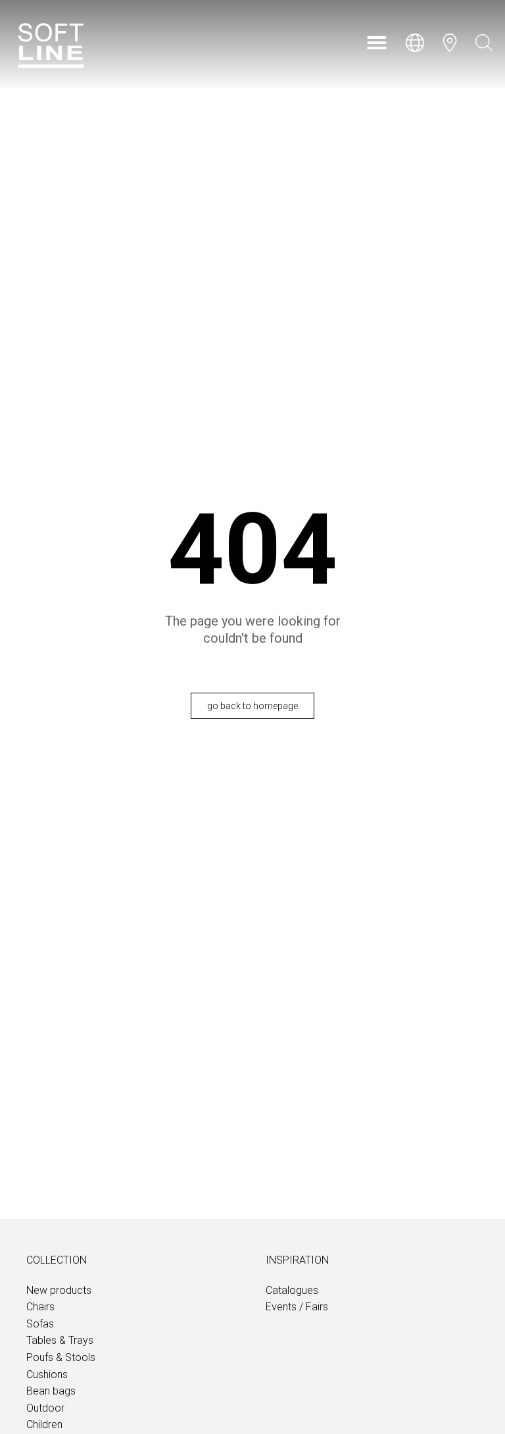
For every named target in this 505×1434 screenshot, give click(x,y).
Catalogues (292, 1290)
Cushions (47, 1374)
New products (58, 1290)
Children (44, 1424)
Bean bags (51, 1391)
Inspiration (297, 1260)
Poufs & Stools (60, 1357)
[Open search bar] (484, 42)
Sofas (40, 1324)
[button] (377, 43)
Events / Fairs (297, 1306)
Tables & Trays (59, 1340)
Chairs (40, 1306)
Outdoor (45, 1408)
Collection (56, 1260)
